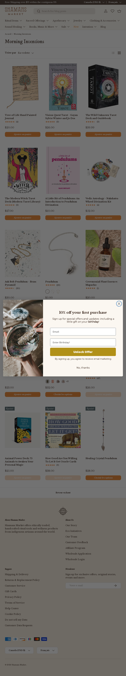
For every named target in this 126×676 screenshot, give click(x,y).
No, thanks (83, 367)
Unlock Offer (83, 352)
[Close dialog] (119, 303)
